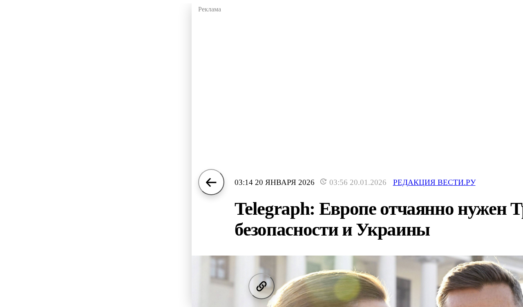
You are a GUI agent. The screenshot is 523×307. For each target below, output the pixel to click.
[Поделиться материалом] (261, 286)
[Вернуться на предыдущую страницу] (211, 182)
